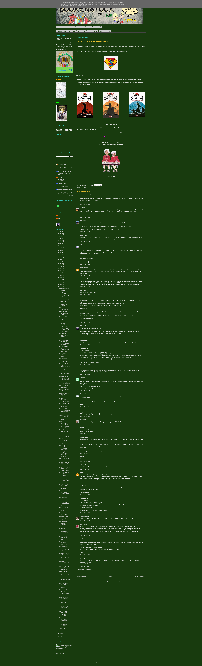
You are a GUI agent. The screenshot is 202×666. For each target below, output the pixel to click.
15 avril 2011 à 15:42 (85, 241)
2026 (59, 231)
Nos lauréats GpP (96, 26)
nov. (61, 270)
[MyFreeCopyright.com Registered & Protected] (64, 648)
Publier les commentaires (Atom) (114, 581)
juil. (61, 279)
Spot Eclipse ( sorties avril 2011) (64, 382)
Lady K (82, 524)
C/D (69, 31)
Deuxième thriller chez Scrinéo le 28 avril (64, 318)
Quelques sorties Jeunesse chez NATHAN (63, 313)
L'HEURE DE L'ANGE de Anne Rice (64, 562)
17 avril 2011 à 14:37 (85, 461)
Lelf (81, 427)
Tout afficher (71, 195)
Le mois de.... (74, 26)
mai (61, 284)
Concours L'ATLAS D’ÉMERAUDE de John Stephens (64, 417)
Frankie (82, 419)
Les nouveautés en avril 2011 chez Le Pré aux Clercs (64, 474)
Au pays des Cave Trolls (64, 171)
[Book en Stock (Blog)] (58, 208)
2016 (59, 254)
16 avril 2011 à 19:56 (85, 433)
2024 (59, 236)
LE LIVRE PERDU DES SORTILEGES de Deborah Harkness (64, 366)
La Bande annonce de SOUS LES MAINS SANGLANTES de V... (64, 555)
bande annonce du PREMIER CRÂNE (64, 395)
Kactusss (82, 516)
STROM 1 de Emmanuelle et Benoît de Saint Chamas (63, 336)
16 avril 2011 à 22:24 (85, 453)
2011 (59, 266)
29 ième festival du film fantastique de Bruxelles (64, 568)
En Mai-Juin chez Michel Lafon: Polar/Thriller (63, 619)
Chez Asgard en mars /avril (63, 498)
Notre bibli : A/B (62, 31)
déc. (61, 268)
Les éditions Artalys (64, 299)
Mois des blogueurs (84, 26)
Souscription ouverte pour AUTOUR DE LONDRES (63, 454)
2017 (59, 252)
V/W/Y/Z (107, 31)
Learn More (131, 4)
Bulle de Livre (62, 183)
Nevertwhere (61, 177)
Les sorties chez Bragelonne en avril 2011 (63, 431)
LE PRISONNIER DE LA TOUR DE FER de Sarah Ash (64, 411)
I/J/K (84, 31)
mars (61, 628)
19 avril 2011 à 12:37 (85, 535)
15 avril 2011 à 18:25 (85, 337)
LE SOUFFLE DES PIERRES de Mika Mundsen (64, 543)
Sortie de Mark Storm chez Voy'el (63, 602)
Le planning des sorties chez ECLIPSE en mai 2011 (64, 573)
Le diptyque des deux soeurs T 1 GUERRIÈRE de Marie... (64, 503)
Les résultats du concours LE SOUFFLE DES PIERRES (64, 342)
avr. (61, 286)
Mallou (81, 326)
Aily (81, 207)
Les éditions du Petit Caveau (64, 459)
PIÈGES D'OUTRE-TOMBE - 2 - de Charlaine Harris (64, 469)
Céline (81, 298)
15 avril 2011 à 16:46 (85, 286)
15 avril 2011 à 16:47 (85, 294)
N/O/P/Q (95, 31)
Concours (83, 187)
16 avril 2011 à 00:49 (85, 416)
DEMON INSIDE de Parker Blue (64, 386)
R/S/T (101, 31)
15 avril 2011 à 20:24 (85, 374)
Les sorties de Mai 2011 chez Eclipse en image (64, 405)
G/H (79, 31)
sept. (61, 275)
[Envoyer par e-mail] (95, 185)
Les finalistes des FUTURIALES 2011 (63, 538)
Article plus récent (82, 576)
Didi (81, 377)
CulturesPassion (84, 244)
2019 (59, 247)
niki (81, 456)
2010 (59, 636)
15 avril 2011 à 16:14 (85, 264)
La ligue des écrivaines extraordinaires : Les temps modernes (65, 167)
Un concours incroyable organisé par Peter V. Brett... (63, 447)
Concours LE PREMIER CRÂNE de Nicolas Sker (63, 324)
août (61, 277)
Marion (82, 220)
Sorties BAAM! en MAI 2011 (64, 289)
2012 (59, 264)
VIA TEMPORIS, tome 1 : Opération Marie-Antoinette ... (64, 349)
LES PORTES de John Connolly (63, 598)
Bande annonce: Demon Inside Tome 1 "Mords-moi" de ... (64, 548)
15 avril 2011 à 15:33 (85, 231)
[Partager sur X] (98, 185)
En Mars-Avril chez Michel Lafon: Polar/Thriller (64, 624)
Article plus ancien (139, 576)
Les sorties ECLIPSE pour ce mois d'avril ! (64, 579)
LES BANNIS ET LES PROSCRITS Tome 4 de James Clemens (64, 531)
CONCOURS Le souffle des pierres (63, 509)
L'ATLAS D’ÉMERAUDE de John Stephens (63, 441)
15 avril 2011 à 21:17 (85, 406)
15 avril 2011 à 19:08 (85, 364)
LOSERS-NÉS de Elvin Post (64, 590)
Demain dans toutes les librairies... (64, 390)
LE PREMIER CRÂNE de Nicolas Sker (63, 360)
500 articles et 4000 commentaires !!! (64, 435)
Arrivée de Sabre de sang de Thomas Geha (64, 373)
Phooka (60, 218)
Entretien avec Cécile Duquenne (64, 513)
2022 (59, 241)
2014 (59, 259)
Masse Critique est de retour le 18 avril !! (64, 463)
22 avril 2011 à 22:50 (85, 555)
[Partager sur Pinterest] (101, 185)
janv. (61, 633)
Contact (66, 26)
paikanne (82, 340)
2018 (59, 250)
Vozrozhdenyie (84, 194)
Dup (59, 215)
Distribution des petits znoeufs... (64, 308)
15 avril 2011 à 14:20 (85, 217)
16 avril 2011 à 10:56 (85, 424)
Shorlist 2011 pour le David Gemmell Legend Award (64, 330)
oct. (61, 272)
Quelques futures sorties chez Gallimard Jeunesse (63, 613)
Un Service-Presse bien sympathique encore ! (64, 518)
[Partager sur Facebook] (99, 185)
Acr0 (81, 410)
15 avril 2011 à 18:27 (85, 345)
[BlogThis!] (96, 185)
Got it (139, 4)
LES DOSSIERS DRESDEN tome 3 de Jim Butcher (64, 378)
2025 (59, 234)
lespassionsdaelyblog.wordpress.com (65, 190)
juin (61, 282)
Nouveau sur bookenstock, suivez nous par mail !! (64, 493)
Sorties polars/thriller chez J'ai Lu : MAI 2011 (64, 294)
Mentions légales (60, 653)
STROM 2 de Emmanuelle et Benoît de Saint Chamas (63, 303)
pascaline (82, 267)
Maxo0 (81, 235)
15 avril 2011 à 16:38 (85, 275)
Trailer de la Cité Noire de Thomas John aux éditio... (64, 607)
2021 (59, 243)
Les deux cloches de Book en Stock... (63, 355)
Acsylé (81, 464)
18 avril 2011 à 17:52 (85, 512)
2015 (59, 257)
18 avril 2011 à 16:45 (85, 495)
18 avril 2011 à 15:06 (85, 469)
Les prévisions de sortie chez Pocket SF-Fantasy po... (63, 585)
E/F (74, 31)
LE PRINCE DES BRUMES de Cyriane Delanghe (64, 400)
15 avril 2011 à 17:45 (85, 322)
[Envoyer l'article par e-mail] (92, 185)
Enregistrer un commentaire (85, 569)
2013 (59, 261)
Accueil (59, 26)
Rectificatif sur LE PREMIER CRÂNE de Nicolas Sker (63, 524)
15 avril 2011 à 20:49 (85, 390)
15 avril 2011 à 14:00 (85, 204)
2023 (59, 238)
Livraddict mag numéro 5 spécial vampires (64, 480)
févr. (61, 631)
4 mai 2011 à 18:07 (84, 566)
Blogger (104, 662)
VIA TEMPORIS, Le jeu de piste (64, 594)
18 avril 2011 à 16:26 (85, 482)
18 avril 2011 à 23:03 (85, 520)
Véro (81, 558)
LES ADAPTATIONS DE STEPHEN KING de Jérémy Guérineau (64, 424)
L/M (89, 31)
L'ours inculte (62, 164)
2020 (59, 245)
